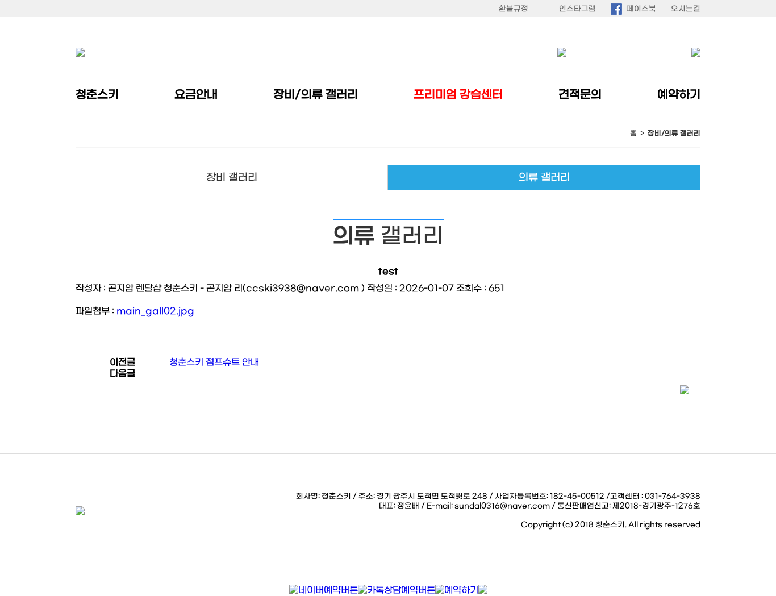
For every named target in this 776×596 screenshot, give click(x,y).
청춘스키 (97, 95)
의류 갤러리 (544, 178)
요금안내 (196, 95)
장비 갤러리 (231, 178)
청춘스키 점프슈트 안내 (214, 362)
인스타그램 (577, 9)
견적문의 (580, 95)
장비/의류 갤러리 (315, 95)
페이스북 (641, 9)
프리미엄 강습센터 (458, 95)
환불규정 (513, 9)
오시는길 (685, 9)
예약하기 (678, 95)
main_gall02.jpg (155, 311)
